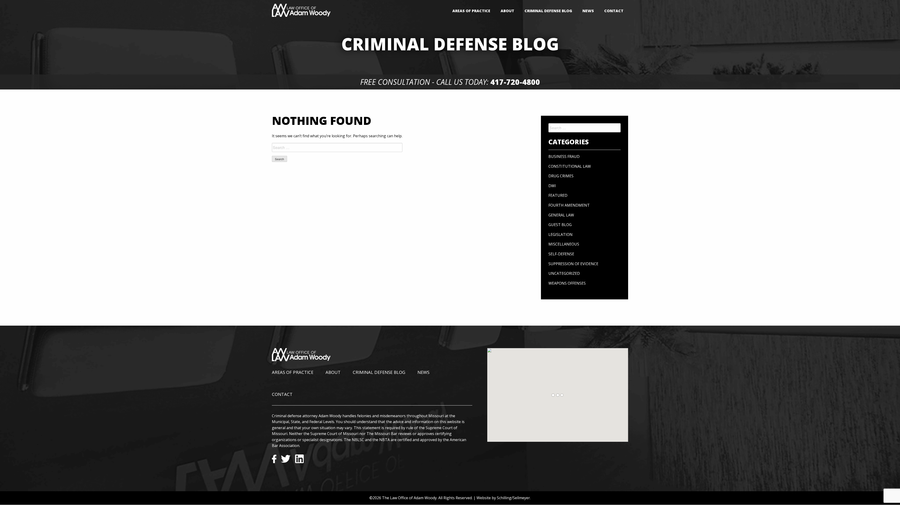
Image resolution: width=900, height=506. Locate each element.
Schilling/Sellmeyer (513, 497)
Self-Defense (561, 254)
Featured (557, 195)
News (588, 11)
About (507, 11)
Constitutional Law (569, 166)
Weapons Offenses (567, 283)
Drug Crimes (561, 176)
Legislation (560, 234)
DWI (552, 185)
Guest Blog (560, 224)
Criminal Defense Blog (548, 11)
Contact (613, 11)
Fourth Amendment (569, 205)
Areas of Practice (471, 11)
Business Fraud (564, 156)
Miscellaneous (563, 244)
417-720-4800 (515, 82)
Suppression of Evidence (573, 263)
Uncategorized (564, 273)
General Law (561, 215)
